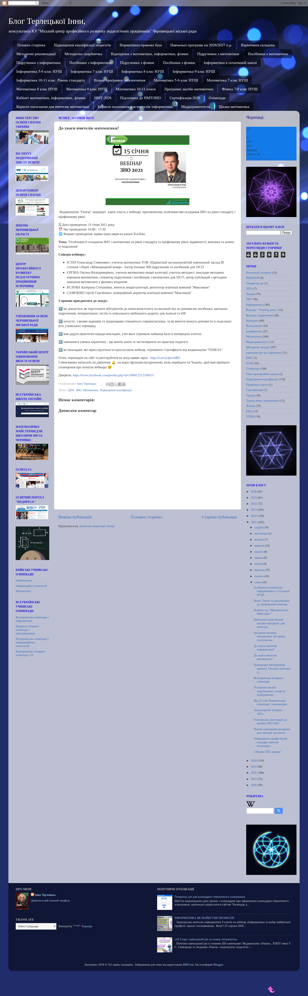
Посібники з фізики (179, 62)
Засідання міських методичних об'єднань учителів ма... (269, 636)
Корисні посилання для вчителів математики (52, 106)
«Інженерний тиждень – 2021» (269, 711)
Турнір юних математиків (262, 400)
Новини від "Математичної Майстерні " (271, 612)
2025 (254, 497)
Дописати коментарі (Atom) (97, 526)
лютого (259, 576)
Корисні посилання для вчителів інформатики (135, 106)
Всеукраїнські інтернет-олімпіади (269, 679)
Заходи (250, 294)
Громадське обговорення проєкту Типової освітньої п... (272, 668)
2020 (254, 760)
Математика (90, 390)
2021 (254, 522)
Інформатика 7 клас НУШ (92, 71)
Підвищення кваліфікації (116, 390)
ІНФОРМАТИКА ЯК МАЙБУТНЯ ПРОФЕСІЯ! (204, 918)
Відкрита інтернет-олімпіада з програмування (28, 629)
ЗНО (79, 390)
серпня (259, 552)
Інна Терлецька (45, 895)
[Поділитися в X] (116, 384)
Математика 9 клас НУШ (86, 88)
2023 (254, 510)
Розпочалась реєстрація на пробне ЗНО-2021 (270, 721)
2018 (254, 773)
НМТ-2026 (102, 97)
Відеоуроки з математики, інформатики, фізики (149, 53)
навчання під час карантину (263, 352)
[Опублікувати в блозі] (112, 384)
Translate (87, 926)
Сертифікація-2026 (185, 97)
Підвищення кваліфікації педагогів (82, 44)
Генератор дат (255, 283)
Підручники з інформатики (38, 62)
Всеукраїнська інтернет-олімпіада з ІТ (31, 653)
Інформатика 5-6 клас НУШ (39, 71)
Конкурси (252, 320)
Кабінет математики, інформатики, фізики (50, 97)
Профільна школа (257, 385)
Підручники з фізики (137, 62)
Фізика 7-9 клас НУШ (240, 88)
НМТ (249, 358)
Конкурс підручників (259, 315)
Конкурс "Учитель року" (261, 310)
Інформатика (24, 580)
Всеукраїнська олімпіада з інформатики (32, 619)
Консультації (254, 326)
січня (258, 582)
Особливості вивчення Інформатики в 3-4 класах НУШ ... (272, 591)
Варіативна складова (258, 44)
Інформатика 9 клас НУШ (194, 71)
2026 (254, 491)
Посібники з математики (268, 53)
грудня (259, 527)
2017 (254, 779)
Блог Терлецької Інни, (46, 20)
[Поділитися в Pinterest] (124, 384)
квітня (258, 564)
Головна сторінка (31, 44)
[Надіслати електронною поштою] (108, 384)
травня (259, 558)
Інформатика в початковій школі (230, 62)
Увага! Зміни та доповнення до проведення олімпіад (271, 602)
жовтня (259, 539)
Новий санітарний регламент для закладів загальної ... (272, 731)
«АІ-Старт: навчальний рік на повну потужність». (206, 939)
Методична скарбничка (83, 53)
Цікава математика (234, 106)
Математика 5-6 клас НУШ (176, 80)
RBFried (188, 964)
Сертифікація (254, 390)
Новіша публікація (75, 517)
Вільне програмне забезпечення (119, 80)
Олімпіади (217, 97)
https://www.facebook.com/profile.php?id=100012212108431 (113, 375)
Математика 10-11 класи (136, 88)
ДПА (71, 390)
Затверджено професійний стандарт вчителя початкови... (270, 742)
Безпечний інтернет (258, 272)
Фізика (250, 406)
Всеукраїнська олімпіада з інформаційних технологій (32, 642)
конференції (253, 331)
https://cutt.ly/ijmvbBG (165, 357)
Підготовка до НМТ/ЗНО (140, 97)
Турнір (250, 395)
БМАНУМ (252, 278)
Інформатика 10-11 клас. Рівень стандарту (50, 80)
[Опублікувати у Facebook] (120, 384)
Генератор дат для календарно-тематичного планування (210, 897)
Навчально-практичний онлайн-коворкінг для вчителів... (269, 623)
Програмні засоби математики (188, 88)
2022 (254, 516)
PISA (249, 411)
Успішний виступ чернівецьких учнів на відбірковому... (269, 691)
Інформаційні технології (31, 586)
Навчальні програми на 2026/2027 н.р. (201, 44)
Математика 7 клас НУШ (227, 80)
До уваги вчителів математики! (265, 657)
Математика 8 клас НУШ (36, 88)
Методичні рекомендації (36, 53)
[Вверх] (272, 990)
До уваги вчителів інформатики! (265, 647)
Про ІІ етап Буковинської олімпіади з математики (270, 702)
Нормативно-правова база (141, 44)
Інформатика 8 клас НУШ (143, 71)
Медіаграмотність (195, 106)
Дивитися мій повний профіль (50, 900)
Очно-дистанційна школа (262, 374)
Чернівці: (255, 117)
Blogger (218, 964)
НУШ (249, 363)
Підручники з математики (218, 53)
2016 (254, 785)
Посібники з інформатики (90, 62)
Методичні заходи (257, 347)
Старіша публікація (219, 517)
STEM (250, 416)
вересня (259, 545)
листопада (261, 533)
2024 (254, 504)
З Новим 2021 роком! (267, 752)
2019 (254, 766)
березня (259, 570)
